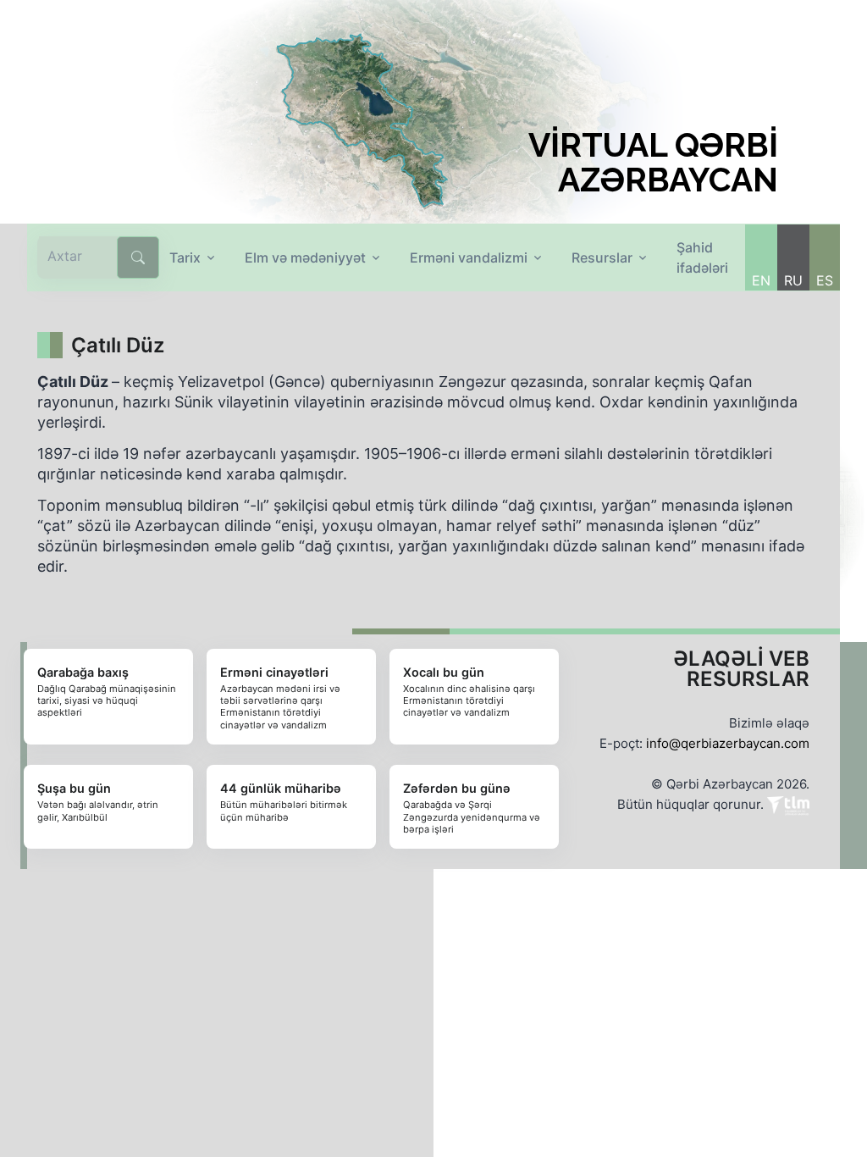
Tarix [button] (185, 257)
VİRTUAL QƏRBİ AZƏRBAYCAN (653, 162)
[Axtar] (138, 257)
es (824, 280)
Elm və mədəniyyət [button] (305, 257)
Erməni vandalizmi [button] (468, 257)
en (761, 280)
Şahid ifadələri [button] (702, 257)
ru (793, 280)
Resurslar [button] (602, 257)
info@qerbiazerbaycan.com (727, 743)
